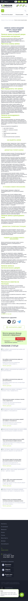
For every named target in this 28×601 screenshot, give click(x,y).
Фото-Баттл (4, 538)
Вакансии (3, 529)
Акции (3, 532)
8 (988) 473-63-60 (6, 314)
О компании (4, 526)
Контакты (4, 523)
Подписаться (8, 565)
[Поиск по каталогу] (25, 10)
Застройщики (5, 543)
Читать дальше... (7, 365)
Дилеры (3, 541)
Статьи (3, 535)
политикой (14, 341)
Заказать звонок (4, 549)
